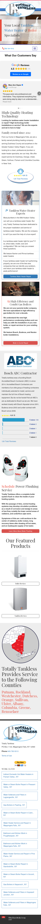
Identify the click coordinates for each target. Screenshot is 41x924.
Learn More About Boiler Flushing (20, 531)
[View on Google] (5, 86)
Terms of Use (7, 755)
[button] (1, 93)
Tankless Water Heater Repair (20, 276)
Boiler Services (20, 584)
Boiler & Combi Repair (20, 343)
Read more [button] (7, 101)
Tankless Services (21, 616)
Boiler (32, 30)
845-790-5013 (13, 751)
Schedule (8, 486)
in (18, 775)
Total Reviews (20, 178)
